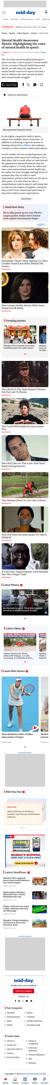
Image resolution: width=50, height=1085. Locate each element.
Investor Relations (36, 1055)
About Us (11, 1041)
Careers (10, 1053)
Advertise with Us (15, 1049)
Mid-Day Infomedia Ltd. (32, 1074)
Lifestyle (31, 1017)
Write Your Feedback (23, 991)
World (9, 1025)
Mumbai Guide (33, 1025)
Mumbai (11, 1013)
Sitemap (32, 1063)
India (9, 1021)
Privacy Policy (13, 1057)
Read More (26, 199)
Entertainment (13, 1017)
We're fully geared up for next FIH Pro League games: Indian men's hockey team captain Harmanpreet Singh (22, 215)
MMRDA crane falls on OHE (26, 27)
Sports (30, 1013)
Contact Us (11, 1045)
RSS (30, 1059)
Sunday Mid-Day (34, 1021)
